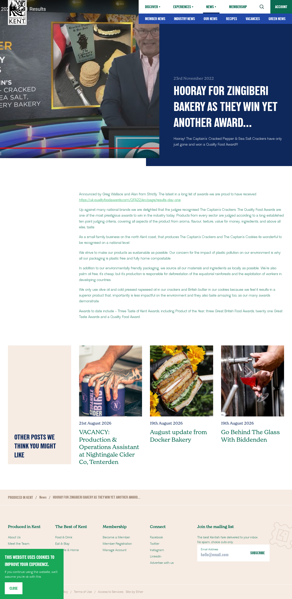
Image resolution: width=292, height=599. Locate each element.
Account (281, 7)
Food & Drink (63, 537)
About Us (14, 537)
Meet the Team (18, 543)
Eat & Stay (62, 543)
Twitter (154, 543)
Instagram (157, 550)
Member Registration (117, 543)
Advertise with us (162, 562)
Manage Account (115, 550)
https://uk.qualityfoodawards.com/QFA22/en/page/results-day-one (130, 200)
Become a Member (116, 537)
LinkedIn (155, 556)
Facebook (156, 537)
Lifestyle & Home (67, 550)
